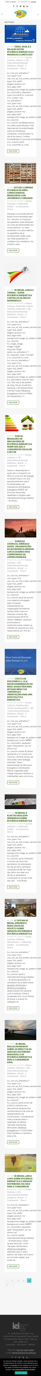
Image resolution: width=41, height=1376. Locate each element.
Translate (33, 1)
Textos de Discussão (17, 708)
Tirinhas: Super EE (16, 309)
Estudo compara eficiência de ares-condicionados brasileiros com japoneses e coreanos (20, 192)
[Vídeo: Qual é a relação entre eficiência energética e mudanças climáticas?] (20, 34)
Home (29, 57)
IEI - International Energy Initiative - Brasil (18, 63)
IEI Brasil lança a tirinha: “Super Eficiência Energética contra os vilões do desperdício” (20, 295)
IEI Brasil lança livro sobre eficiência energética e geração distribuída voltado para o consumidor (20, 1181)
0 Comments (22, 206)
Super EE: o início (24, 306)
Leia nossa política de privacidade (23, 1369)
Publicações (22, 705)
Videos (19, 60)
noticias (11, 60)
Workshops (13, 942)
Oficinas (20, 939)
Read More (13, 151)
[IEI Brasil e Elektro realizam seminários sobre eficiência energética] (20, 801)
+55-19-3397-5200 (25, 1350)
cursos (28, 823)
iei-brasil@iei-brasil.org (24, 1353)
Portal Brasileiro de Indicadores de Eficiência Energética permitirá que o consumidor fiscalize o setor (19, 444)
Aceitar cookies (21, 1373)
